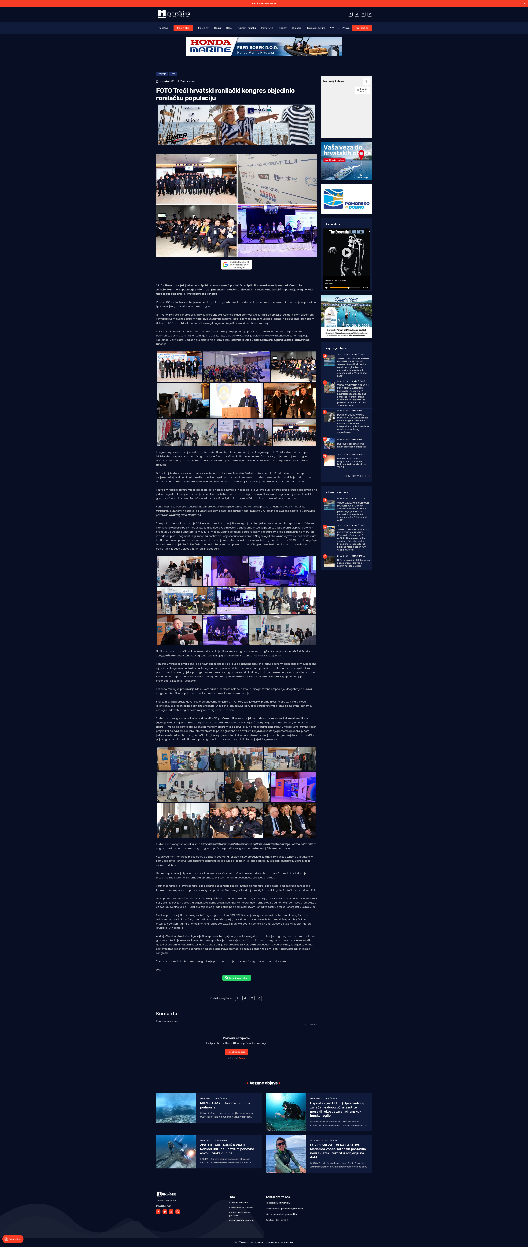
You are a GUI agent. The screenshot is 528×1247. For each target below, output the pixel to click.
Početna (163, 28)
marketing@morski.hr (287, 1214)
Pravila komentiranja (167, 1021)
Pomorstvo (267, 28)
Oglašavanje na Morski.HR (241, 1207)
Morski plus (183, 28)
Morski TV (203, 28)
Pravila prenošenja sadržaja (242, 1220)
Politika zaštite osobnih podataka (240, 1214)
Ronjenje (162, 73)
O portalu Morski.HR (238, 1202)
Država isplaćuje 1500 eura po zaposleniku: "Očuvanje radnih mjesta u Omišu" (353, 563)
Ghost (271, 1242)
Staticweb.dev (285, 1242)
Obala (217, 28)
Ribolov (283, 28)
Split (173, 73)
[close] (524, 3)
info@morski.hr (283, 1202)
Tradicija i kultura (316, 28)
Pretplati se (362, 28)
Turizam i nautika (247, 28)
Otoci (229, 28)
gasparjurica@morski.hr (291, 1208)
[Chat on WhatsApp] (236, 978)
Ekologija (296, 28)
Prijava (346, 28)
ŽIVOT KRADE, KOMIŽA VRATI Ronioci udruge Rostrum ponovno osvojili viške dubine (227, 1149)
